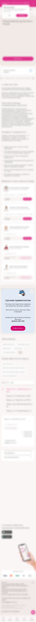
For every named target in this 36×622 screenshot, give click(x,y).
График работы (18, 328)
